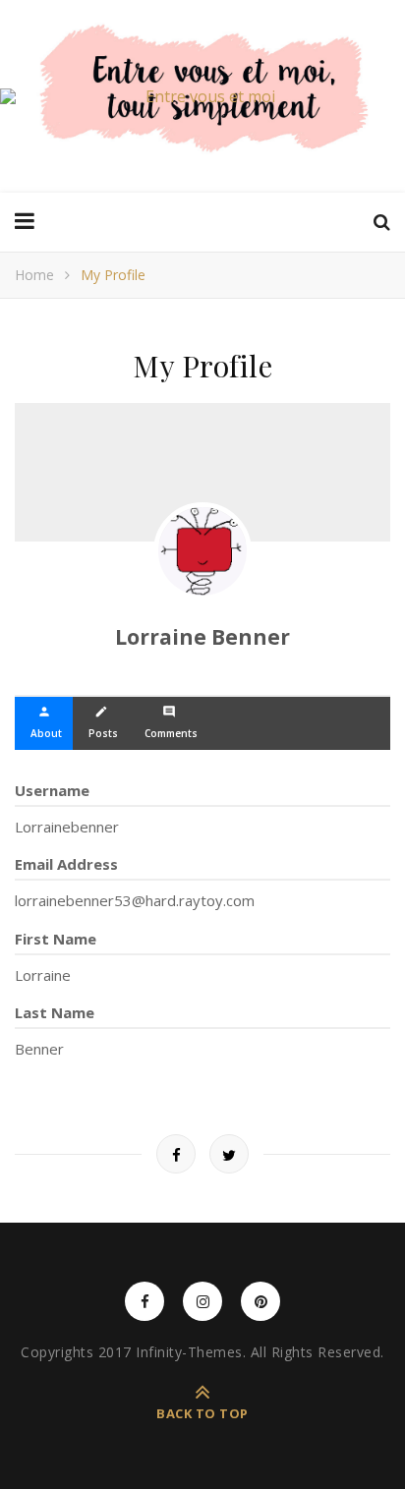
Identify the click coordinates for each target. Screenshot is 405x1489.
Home (34, 274)
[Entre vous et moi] (202, 96)
